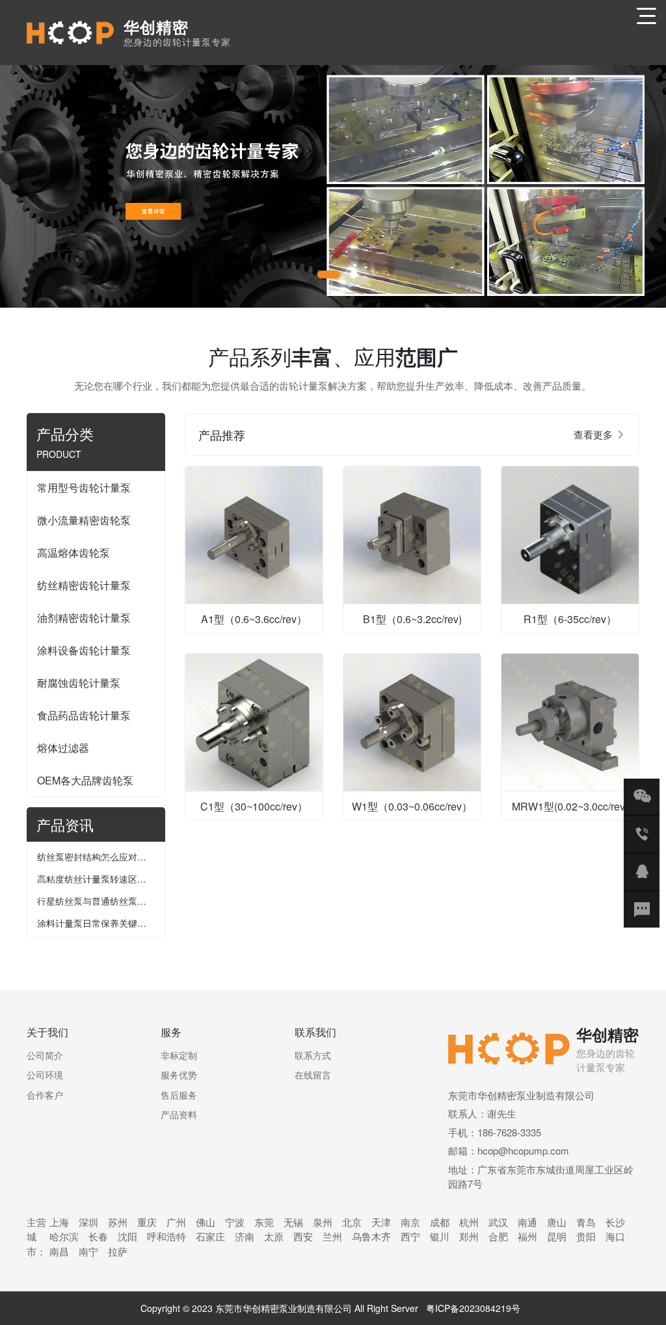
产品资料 (179, 1114)
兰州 (332, 1236)
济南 (244, 1236)
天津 (381, 1222)
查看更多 (594, 434)
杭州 (469, 1222)
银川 (439, 1236)
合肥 (498, 1236)
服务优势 (179, 1074)
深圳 (88, 1222)
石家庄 (210, 1236)
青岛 (586, 1222)
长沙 (615, 1222)
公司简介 (45, 1055)
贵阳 (586, 1236)
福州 (527, 1236)
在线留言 (313, 1074)
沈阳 (127, 1236)
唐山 (556, 1222)
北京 (352, 1222)
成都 (439, 1222)
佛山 (205, 1222)
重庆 (147, 1222)
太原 (274, 1236)
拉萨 (117, 1251)
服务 (171, 1031)
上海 (59, 1222)
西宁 (410, 1236)
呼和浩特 (166, 1236)
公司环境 (45, 1074)
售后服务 (179, 1094)
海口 (615, 1236)
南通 (527, 1222)
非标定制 (179, 1055)
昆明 (556, 1236)
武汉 (498, 1222)
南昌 (59, 1251)
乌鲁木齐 (371, 1236)
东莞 (264, 1222)
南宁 (88, 1251)
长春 (98, 1236)
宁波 (235, 1222)
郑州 (469, 1236)
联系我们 (315, 1031)
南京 (410, 1222)
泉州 (322, 1222)
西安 (303, 1236)
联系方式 (313, 1055)
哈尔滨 (64, 1236)
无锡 (293, 1222)
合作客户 (45, 1094)
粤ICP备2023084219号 (473, 1308)
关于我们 (47, 1031)
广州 (176, 1222)
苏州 (117, 1222)
